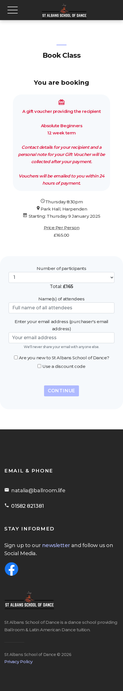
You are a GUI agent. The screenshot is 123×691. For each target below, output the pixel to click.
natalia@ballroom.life (38, 490)
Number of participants (61, 268)
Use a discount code (63, 366)
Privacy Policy (18, 661)
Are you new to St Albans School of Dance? (64, 357)
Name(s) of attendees (61, 299)
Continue (61, 390)
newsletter (56, 545)
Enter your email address (41, 321)
